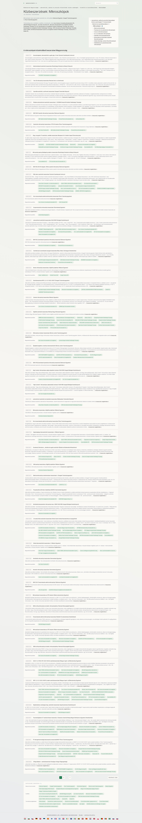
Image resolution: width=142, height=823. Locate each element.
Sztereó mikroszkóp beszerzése (41, 297)
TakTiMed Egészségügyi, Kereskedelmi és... (104, 147)
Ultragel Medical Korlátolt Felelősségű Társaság (69, 537)
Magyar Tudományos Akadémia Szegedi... (48, 791)
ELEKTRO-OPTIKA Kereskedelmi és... (64, 354)
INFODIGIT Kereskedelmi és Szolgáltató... (47, 185)
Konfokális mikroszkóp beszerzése (41, 558)
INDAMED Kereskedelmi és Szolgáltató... (89, 259)
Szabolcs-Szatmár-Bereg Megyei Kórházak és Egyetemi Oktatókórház (75, 717)
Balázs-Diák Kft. (57, 456)
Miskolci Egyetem (63, 267)
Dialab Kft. (26, 31)
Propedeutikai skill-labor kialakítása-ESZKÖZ (44, 489)
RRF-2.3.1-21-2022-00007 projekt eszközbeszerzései (46, 680)
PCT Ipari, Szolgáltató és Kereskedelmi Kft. (48, 553)
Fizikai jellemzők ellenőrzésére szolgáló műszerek (49, 803)
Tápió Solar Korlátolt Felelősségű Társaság (87, 325)
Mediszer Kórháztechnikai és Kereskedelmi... (86, 731)
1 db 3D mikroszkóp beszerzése (41, 80)
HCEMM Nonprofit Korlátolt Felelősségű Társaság (69, 102)
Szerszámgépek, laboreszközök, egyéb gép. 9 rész (45, 55)
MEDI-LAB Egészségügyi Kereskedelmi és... (48, 442)
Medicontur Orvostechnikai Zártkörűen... (47, 262)
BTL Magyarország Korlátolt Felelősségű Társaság (95, 530)
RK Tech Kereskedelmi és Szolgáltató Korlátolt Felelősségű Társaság (50, 26)
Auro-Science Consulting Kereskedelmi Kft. (64, 23)
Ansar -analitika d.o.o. (43, 275)
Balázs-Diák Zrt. (88, 317)
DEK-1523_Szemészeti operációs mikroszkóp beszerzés (46, 239)
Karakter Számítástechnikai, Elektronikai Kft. (48, 322)
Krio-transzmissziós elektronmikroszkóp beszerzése (45, 196)
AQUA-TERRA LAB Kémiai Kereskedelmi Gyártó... (71, 183)
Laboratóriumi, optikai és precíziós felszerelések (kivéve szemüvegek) (59, 7)
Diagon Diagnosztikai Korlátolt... (109, 439)
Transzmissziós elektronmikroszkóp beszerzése (44, 616)
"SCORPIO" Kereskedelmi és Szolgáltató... (47, 75)
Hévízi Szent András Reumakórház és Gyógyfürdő (64, 518)
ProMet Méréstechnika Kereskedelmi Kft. (47, 756)
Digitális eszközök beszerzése (40, 311)
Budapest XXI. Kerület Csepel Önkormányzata (69, 135)
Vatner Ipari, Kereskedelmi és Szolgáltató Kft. (48, 734)
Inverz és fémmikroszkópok (101, 31)
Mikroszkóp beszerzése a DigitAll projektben (44, 410)
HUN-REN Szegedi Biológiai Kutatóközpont (69, 370)
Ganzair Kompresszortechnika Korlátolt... (71, 751)
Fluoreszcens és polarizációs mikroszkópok (104, 30)
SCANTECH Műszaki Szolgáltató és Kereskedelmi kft (60, 589)
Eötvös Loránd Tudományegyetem (58, 333)
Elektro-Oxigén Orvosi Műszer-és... (82, 532)
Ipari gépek (82, 803)
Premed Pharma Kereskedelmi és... (66, 119)
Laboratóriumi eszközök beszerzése (42, 220)
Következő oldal (113, 777)
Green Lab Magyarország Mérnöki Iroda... (89, 550)
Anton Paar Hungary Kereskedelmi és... (47, 550)
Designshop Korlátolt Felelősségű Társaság (103, 317)
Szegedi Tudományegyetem (70, 18)
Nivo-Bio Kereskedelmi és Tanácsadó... (47, 675)
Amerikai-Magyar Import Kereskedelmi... (66, 527)
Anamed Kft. (72, 29)
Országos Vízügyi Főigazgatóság (59, 761)
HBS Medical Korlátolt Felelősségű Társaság (69, 259)
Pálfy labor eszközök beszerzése (41, 174)
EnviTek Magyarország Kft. (96, 354)
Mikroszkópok (102, 7)
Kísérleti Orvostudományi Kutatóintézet (66, 616)
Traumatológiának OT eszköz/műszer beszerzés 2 (45, 717)
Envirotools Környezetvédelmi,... (91, 183)
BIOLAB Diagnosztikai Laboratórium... (90, 670)
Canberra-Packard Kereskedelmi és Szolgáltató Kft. (49, 379)
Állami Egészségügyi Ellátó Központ (46, 788)
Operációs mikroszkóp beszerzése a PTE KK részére (46, 124)
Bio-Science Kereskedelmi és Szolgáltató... (48, 340)
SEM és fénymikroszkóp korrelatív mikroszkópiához (45, 606)
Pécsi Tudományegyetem (31, 19)
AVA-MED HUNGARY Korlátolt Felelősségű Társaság (57, 144)
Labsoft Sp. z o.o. (62, 484)
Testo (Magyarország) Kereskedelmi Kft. (66, 756)
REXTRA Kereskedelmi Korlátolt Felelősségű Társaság (91, 535)
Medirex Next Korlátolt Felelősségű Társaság (68, 535)
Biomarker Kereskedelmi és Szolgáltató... (47, 231)
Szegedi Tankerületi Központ (62, 91)
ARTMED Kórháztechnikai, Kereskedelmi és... (86, 527)
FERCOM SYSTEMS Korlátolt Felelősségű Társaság (86, 320)
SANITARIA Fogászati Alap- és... (65, 499)
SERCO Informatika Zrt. (106, 322)
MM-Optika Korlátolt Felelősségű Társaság (48, 119)
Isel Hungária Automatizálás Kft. (64, 753)
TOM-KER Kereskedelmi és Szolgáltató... (65, 771)
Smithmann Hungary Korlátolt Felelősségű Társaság (71, 147)
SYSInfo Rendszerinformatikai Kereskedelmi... (66, 325)
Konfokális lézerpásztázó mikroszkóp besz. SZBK (45, 504)
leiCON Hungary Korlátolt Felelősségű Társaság (49, 188)
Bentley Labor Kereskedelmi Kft (88, 689)
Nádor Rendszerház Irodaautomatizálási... (68, 322)
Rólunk (81, 815)
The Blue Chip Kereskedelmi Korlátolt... (106, 325)
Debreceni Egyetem (58, 18)
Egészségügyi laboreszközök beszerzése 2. (44, 432)
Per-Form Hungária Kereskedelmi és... (71, 379)
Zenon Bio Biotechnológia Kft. (101, 699)
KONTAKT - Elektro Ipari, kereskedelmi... (81, 753)
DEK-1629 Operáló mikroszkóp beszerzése (43, 113)
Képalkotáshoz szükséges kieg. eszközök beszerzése (46, 704)
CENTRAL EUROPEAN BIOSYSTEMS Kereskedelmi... (92, 289)
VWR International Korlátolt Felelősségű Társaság (64, 28)
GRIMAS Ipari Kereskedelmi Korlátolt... (67, 306)
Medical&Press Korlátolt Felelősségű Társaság (48, 147)
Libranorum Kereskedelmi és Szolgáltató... (87, 144)
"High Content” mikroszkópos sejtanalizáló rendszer (45, 384)
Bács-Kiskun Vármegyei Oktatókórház (66, 250)
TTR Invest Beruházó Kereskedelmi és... (57, 161)
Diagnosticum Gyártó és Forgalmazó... (92, 439)
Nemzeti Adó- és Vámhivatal (56, 80)
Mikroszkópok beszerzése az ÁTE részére (43, 595)
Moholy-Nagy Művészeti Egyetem (57, 311)
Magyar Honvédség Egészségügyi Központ (90, 788)
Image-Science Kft (64, 275)
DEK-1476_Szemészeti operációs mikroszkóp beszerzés (46, 362)
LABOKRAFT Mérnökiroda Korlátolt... (46, 292)
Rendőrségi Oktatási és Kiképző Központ (62, 66)
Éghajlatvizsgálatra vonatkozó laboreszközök (44, 345)
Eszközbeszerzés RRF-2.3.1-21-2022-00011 (44, 280)
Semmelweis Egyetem (59, 207)
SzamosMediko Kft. (88, 147)
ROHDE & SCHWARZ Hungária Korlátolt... (106, 188)
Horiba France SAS (54, 275)
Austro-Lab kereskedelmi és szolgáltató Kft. (48, 577)
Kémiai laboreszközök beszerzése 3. (42, 543)
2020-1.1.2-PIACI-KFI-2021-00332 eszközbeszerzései (46, 660)
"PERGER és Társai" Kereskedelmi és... (47, 769)
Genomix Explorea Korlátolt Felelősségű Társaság (94, 694)
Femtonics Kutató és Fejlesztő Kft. (46, 416)
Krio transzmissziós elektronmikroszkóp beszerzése (45, 421)
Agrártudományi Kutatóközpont (67, 704)
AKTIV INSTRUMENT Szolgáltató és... (46, 354)
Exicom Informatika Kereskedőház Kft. (65, 320)
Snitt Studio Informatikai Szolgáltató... (46, 325)
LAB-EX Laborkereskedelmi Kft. (45, 357)
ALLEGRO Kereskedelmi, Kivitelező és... (47, 527)
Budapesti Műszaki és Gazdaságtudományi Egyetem (67, 788)
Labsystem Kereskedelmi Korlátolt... (65, 185)
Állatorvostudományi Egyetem (61, 595)
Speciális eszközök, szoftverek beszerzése (43, 91)
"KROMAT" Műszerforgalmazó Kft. (46, 229)
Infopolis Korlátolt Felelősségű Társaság (107, 320)
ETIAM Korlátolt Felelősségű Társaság (46, 320)
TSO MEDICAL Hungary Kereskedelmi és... (47, 537)
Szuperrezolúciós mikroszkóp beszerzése (43, 207)
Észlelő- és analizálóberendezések (70, 803)
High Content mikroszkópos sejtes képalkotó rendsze (46, 370)
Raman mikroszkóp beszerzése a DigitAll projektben (46, 267)
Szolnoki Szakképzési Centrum (66, 55)
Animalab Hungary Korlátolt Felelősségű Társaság (49, 289)
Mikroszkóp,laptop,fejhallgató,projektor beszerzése (45, 152)
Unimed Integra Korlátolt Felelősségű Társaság (68, 340)
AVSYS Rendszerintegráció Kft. (45, 456)
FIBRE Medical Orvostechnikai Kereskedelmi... (66, 729)
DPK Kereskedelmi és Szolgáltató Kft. (46, 532)
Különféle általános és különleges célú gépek (96, 803)
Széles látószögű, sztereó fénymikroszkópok (105, 41)
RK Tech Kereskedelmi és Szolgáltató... (87, 188)
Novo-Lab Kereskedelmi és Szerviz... (68, 188)
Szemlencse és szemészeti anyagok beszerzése (45, 250)
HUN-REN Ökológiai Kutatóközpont (59, 220)
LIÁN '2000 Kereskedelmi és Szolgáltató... (100, 532)
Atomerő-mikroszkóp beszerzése (41, 569)
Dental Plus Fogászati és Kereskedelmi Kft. (48, 499)
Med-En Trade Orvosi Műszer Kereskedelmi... (48, 731)
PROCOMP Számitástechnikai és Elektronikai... (89, 322)
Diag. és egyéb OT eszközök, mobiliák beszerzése (45, 135)
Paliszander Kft (96, 753)
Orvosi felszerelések (104, 801)
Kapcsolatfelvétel (90, 815)
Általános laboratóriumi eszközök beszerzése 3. (44, 102)
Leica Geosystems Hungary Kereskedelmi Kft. (85, 185)
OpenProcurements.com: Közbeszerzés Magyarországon (62, 815)
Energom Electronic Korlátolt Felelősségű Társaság (89, 748)
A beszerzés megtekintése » (101, 61)
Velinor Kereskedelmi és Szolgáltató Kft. (47, 234)
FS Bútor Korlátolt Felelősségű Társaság (71, 456)
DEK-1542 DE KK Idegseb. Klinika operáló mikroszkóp (46, 166)
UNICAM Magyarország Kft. (30, 24)
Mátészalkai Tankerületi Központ (65, 399)
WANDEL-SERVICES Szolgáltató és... (83, 191)
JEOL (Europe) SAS (63, 202)
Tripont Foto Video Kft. (43, 327)
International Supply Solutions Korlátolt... (86, 729)
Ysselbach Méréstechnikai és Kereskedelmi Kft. (83, 357)
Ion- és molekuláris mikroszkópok (102, 33)
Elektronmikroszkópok (99, 28)
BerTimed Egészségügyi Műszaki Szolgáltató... (72, 530)
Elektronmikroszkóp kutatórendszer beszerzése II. (45, 475)
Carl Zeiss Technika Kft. (43, 24)
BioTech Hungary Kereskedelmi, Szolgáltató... (67, 692)
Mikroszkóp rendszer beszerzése (41, 333)
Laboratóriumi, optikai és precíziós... (55, 801)
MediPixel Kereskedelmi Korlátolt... (67, 731)
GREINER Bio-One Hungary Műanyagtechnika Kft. (69, 672)
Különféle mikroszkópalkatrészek (102, 35)
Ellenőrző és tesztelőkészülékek (88, 7)
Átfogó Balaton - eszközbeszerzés (41, 761)
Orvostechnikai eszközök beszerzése (42, 518)
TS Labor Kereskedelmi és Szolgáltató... (47, 699)
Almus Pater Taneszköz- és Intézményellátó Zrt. (49, 183)
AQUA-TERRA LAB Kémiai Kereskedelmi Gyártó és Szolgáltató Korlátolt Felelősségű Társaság (46, 29)
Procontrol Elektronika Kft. (106, 753)
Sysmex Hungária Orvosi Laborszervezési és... (69, 442)
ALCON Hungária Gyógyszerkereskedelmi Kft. (48, 259)
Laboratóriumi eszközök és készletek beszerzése (45, 399)
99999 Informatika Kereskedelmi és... (46, 317)
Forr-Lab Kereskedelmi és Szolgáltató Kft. (83, 231)
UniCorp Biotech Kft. (80, 119)
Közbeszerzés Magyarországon (31, 7)
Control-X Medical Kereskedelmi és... (106, 726)
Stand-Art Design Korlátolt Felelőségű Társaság (92, 456)
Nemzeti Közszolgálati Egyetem (66, 606)
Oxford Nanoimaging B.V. (44, 214)
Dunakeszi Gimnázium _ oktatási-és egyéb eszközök (46, 447)
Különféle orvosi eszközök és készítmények (48, 806)
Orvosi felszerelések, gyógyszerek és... (89, 801)
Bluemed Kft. (73, 144)
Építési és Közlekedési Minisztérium (67, 447)
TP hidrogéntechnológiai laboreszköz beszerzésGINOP (46, 739)
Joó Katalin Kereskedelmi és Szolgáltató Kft (68, 577)
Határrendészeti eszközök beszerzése (42, 66)
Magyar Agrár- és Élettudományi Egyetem (70, 660)
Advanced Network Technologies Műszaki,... (66, 317)
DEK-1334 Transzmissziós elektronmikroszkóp (44, 582)
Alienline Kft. (80, 317)
